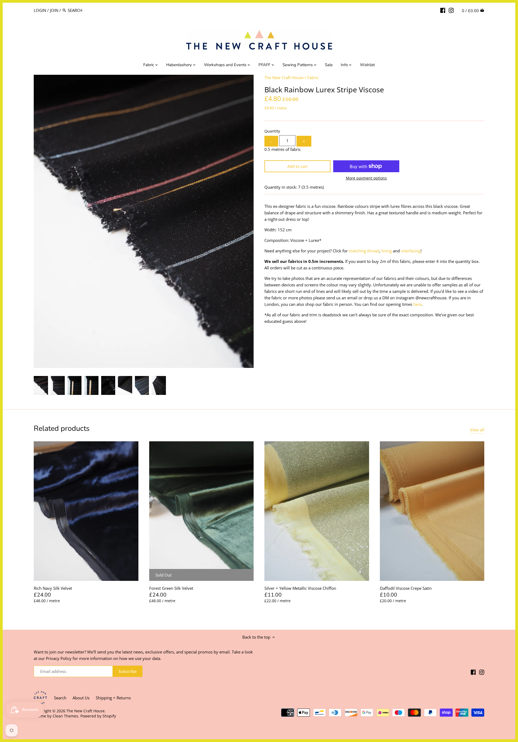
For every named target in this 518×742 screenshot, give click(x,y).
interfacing (411, 250)
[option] (41, 385)
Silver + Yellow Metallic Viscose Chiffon (300, 588)
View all (477, 429)
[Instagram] (451, 10)
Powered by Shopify (98, 716)
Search (60, 697)
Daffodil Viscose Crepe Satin (406, 588)
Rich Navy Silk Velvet (53, 588)
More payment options (366, 178)
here (417, 304)
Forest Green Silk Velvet (171, 588)
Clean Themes (65, 716)
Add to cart (297, 166)
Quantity (272, 131)
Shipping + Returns (113, 697)
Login (40, 10)
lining (386, 250)
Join (54, 10)
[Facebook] (442, 10)
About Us (81, 697)
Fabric (313, 77)
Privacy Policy (58, 658)
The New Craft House (284, 77)
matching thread (364, 250)
